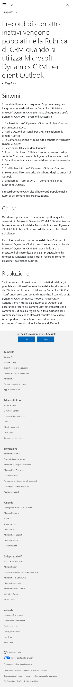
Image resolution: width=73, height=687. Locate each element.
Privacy (44, 670)
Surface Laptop (10, 362)
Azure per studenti (11, 492)
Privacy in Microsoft (12, 631)
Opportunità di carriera (13, 615)
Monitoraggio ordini (12, 427)
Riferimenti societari (12, 670)
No (46, 339)
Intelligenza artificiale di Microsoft (18, 507)
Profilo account (10, 405)
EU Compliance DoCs (13, 681)
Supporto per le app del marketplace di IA (21, 572)
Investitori (8, 637)
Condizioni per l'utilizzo (13, 676)
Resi (6, 421)
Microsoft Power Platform (14, 588)
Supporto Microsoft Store (14, 416)
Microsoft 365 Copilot (13, 534)
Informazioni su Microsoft (14, 620)
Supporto (8, 12)
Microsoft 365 (9, 378)
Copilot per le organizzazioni (16, 368)
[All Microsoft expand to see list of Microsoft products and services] (4, 5)
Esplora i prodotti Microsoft (15, 384)
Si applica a (10, 83)
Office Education (10, 475)
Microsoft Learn (10, 567)
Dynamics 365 (10, 524)
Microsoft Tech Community (15, 577)
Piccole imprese (10, 545)
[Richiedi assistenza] (12, 4)
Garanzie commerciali (13, 438)
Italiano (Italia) (15, 652)
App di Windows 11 (12, 389)
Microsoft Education (12, 453)
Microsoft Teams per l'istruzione (17, 464)
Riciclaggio (8, 432)
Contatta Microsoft (31, 670)
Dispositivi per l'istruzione (15, 459)
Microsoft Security (11, 513)
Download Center (11, 410)
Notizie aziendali (11, 626)
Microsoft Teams (11, 540)
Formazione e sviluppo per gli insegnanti (20, 481)
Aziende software (11, 594)
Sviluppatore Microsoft (13, 561)
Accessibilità (9, 642)
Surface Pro (8, 357)
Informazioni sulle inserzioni (45, 676)
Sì (26, 339)
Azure (6, 518)
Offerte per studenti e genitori (16, 486)
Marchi (28, 676)
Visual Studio (9, 599)
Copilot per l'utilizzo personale (16, 373)
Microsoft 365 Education (14, 470)
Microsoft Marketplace (13, 583)
